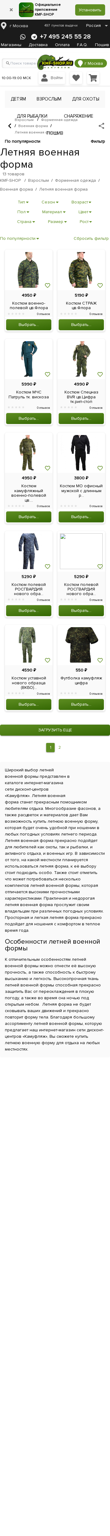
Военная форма (33, 126)
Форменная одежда (75, 180)
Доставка (38, 44)
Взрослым (38, 180)
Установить (90, 10)
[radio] (8, 314)
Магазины (11, 44)
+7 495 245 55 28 (65, 36)
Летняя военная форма (36, 132)
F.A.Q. (82, 44)
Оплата (62, 44)
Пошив (102, 44)
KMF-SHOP (10, 180)
